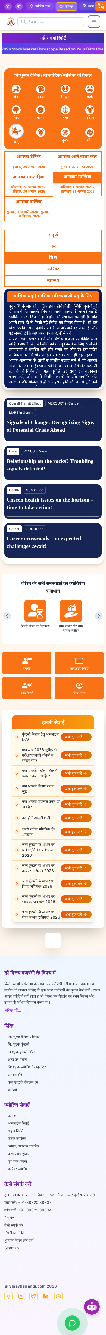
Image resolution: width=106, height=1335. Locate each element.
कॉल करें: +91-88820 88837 (27, 1202)
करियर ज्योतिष (16, 1168)
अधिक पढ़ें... (12, 1010)
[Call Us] (8, 6)
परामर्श (10, 1115)
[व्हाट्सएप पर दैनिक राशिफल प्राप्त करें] (72, 1323)
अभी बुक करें (73, 737)
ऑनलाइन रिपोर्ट (16, 1123)
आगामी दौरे (13, 1074)
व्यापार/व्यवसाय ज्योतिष (21, 1146)
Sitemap (11, 1248)
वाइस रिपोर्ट (13, 1131)
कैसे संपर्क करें (13, 1225)
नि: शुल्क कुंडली (16, 1044)
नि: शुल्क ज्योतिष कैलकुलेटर (25, 1067)
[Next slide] (99, 616)
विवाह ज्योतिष (15, 1138)
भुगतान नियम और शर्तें (18, 1240)
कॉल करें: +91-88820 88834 (28, 1210)
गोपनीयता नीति (14, 1232)
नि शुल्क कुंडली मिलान (21, 1051)
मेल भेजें (9, 1217)
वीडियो (10, 1089)
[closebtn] (100, 6)
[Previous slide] (7, 616)
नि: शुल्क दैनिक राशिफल (22, 1036)
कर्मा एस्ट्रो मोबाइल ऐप (21, 1082)
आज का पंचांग (15, 1059)
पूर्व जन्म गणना (15, 1161)
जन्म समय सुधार (16, 1153)
